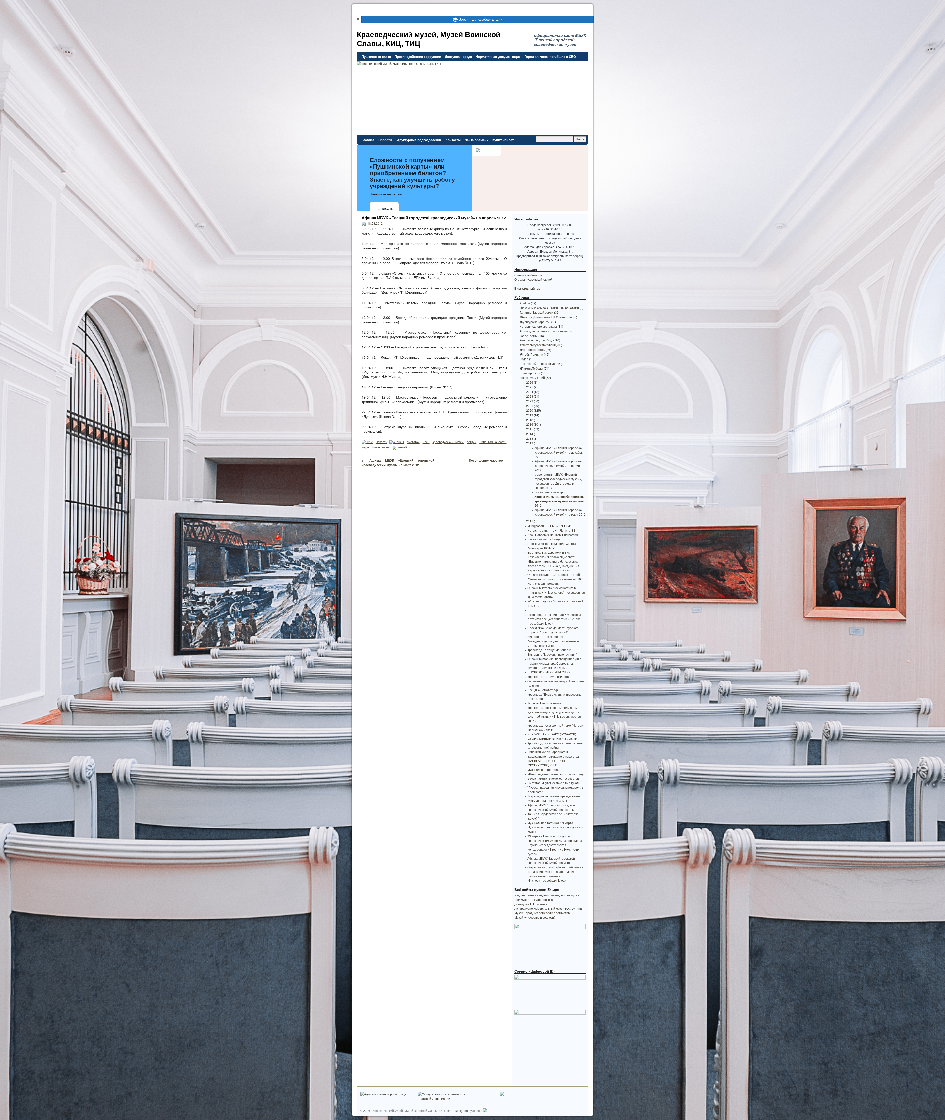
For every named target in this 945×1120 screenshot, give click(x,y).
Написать (384, 208)
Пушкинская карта (376, 56)
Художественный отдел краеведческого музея (546, 895)
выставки (413, 442)
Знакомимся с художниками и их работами (549, 308)
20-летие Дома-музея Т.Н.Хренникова (546, 317)
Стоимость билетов (528, 275)
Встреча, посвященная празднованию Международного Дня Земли (554, 798)
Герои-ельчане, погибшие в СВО (550, 56)
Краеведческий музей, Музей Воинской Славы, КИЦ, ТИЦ (428, 38)
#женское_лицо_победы (537, 340)
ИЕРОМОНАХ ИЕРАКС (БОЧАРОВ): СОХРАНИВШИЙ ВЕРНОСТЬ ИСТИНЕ (554, 736)
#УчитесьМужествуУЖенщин (540, 345)
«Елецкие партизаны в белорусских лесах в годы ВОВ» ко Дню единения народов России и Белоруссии (553, 565)
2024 (529, 392)
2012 (369, 442)
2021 (529, 406)
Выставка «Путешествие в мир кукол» (553, 783)
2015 (529, 429)
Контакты (453, 139)
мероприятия (371, 447)
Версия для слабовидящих (480, 19)
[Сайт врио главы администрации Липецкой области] (501, 1094)
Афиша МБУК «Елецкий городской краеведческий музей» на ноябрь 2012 (558, 465)
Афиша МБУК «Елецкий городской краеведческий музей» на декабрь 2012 (558, 452)
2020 (529, 410)
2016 (529, 424)
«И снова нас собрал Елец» (546, 880)
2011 (529, 521)
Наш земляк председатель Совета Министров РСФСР (551, 545)
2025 (529, 387)
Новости (385, 139)
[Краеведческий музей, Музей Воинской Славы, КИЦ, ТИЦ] (472, 82)
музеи (386, 447)
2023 (529, 396)
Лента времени (476, 139)
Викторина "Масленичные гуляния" (552, 654)
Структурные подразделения (419, 139)
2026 (529, 382)
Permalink (403, 447)
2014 (529, 434)
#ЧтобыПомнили (531, 354)
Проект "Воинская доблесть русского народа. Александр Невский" (553, 630)
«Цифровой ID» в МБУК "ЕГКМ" (549, 526)
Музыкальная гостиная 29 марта (550, 823)
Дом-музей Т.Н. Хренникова (533, 899)
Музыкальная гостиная (543, 769)
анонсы (398, 442)
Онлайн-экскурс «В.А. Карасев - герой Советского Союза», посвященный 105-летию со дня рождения (555, 578)
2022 (529, 401)
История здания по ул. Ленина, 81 (551, 530)
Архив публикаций (532, 377)
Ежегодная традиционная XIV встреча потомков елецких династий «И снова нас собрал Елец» (554, 618)
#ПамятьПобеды (531, 368)
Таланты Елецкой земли (536, 312)
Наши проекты (530, 373)
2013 (529, 438)
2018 (529, 420)
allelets (477, 1110)
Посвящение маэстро (488, 460)
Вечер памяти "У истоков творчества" (553, 778)
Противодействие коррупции (418, 56)
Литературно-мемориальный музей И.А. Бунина (548, 908)
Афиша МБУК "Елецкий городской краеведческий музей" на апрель (551, 807)
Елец (426, 442)
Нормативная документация (498, 56)
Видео (524, 359)
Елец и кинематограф (542, 690)
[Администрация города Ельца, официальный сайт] (383, 1094)
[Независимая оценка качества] (485, 1110)
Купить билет (503, 139)
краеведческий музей (448, 442)
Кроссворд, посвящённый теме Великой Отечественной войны (555, 745)
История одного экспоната (538, 326)
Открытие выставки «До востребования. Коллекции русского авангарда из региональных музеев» (555, 871)
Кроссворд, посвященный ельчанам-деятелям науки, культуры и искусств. (553, 709)
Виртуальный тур (527, 288)
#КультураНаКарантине (536, 322)
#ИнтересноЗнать (532, 349)
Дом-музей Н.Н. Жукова (530, 904)
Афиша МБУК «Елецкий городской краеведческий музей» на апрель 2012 (434, 218)
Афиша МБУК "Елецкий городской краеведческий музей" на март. (551, 860)
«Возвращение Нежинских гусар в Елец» (555, 774)
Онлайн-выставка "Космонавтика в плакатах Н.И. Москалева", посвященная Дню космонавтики (556, 592)
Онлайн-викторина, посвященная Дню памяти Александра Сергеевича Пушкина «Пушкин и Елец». (554, 663)
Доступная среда (458, 56)
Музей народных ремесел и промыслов (542, 913)
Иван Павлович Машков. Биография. (553, 535)
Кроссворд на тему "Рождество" (549, 676)
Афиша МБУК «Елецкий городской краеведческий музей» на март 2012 (398, 462)
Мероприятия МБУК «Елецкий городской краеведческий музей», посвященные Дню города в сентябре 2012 (558, 481)
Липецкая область (492, 442)
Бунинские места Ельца (544, 539)
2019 (529, 415)
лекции (471, 442)
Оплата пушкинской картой (533, 279)
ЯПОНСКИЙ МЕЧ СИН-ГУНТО (548, 672)
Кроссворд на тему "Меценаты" (549, 650)
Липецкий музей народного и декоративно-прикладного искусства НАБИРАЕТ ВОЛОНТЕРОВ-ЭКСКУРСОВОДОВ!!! (553, 758)
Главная (368, 139)
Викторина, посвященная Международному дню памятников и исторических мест (553, 641)
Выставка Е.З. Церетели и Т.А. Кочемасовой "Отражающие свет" (551, 554)
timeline (525, 303)
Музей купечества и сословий (535, 917)
